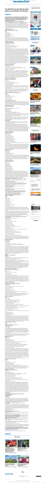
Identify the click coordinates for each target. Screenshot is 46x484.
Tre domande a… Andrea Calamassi (34, 53)
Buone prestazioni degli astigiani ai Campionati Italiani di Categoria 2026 (23, 464)
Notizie (6, 4)
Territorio (21, 4)
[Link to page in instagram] (19, 476)
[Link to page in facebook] (5, 14)
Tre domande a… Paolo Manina (34, 75)
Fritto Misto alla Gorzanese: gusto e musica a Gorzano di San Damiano (35, 101)
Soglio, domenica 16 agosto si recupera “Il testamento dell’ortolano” (23, 449)
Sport (19, 4)
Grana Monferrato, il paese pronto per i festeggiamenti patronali (10, 464)
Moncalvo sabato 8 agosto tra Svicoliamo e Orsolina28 (35, 164)
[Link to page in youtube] (22, 476)
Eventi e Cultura (11, 4)
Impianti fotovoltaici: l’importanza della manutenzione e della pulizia (35, 125)
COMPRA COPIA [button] (35, 28)
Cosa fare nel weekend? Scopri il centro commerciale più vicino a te (35, 113)
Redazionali (32, 4)
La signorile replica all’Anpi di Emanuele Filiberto (35, 141)
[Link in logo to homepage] (11, 474)
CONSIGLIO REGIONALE (39, 4)
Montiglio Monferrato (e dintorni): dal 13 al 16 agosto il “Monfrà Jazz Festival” (35, 176)
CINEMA (14, 4)
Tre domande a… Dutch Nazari (35, 64)
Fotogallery (35, 4)
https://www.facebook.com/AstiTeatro (10, 430)
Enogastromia (16, 4)
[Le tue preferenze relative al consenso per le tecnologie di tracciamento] (44, 482)
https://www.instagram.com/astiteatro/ (20, 430)
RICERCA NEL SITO (32, 0)
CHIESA (9, 4)
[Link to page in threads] (10, 14)
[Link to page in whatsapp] (8, 14)
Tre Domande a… (24, 4)
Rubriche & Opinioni (28, 4)
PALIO (7, 4)
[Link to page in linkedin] (7, 14)
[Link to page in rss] (24, 476)
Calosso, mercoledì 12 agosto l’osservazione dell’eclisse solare (35, 153)
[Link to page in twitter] (6, 14)
